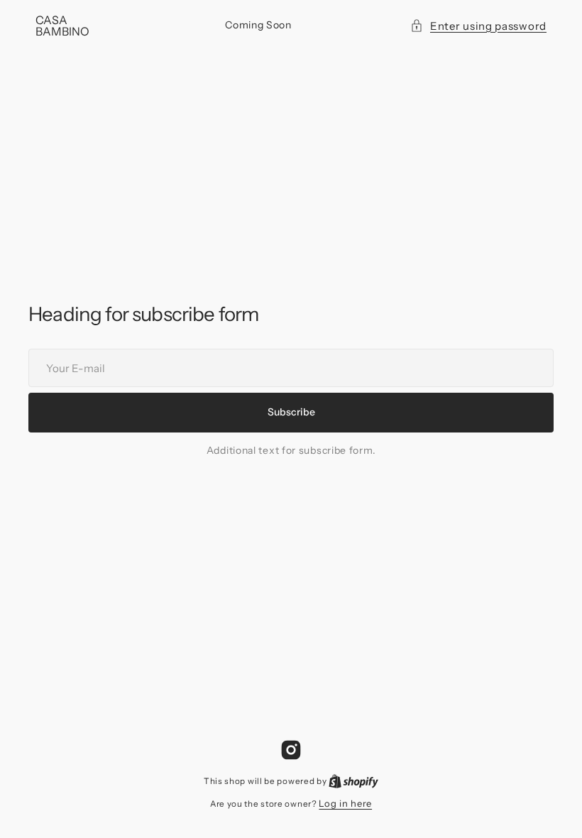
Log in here (345, 803)
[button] (478, 25)
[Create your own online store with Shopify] (353, 780)
